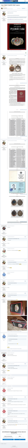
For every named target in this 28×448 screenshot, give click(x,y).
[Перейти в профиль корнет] (4, 390)
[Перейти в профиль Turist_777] (4, 379)
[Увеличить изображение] (20, 250)
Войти (20, 439)
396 (4, 278)
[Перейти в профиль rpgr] (4, 274)
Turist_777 (4, 377)
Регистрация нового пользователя (8, 439)
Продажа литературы (10, 8)
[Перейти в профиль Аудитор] (2, 8)
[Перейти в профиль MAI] (4, 251)
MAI (4, 248)
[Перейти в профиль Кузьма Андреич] (4, 228)
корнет (4, 388)
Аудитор (4, 11)
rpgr (4, 272)
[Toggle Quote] (8, 238)
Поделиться (19, 8)
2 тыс (4, 17)
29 (4, 383)
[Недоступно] (16, 36)
